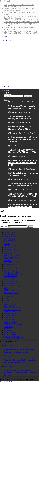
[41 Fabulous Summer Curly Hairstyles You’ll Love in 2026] (18, 146)
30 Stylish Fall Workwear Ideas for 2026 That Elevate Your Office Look (19, 6)
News (6, 298)
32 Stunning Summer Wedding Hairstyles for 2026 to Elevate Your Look (22, 139)
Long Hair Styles (9, 283)
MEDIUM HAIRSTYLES (13, 291)
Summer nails (8, 327)
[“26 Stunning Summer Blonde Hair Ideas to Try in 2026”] (18, 179)
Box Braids (8, 242)
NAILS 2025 (8, 296)
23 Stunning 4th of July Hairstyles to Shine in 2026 (21, 117)
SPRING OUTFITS (11, 323)
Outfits (6, 300)
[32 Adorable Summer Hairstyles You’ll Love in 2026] (21, 169)
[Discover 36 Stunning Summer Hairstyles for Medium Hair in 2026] (19, 156)
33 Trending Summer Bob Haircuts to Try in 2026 (20, 128)
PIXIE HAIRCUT (10, 304)
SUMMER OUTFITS (11, 329)
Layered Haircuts (9, 279)
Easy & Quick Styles (11, 253)
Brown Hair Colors (10, 246)
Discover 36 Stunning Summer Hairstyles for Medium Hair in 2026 (22, 162)
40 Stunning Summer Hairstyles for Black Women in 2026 (23, 205)
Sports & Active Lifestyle (12, 319)
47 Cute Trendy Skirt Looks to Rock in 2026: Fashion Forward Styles (19, 9)
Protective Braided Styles (12, 310)
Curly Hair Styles (10, 251)
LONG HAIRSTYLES (12, 285)
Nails (6, 295)
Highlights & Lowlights (12, 272)
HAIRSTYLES (9, 266)
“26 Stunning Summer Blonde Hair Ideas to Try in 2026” (22, 184)
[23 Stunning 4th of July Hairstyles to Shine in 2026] (19, 112)
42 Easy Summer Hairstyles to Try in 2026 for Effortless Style (22, 195)
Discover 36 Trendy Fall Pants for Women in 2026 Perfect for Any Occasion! (20, 17)
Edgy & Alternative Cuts (12, 255)
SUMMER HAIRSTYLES (13, 325)
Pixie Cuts (7, 302)
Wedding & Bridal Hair (12, 336)
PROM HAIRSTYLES (12, 308)
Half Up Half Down (10, 270)
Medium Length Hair (11, 293)
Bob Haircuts (8, 238)
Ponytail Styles (9, 306)
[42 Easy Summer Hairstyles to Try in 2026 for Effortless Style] (21, 190)
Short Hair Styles (9, 315)
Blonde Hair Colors (10, 236)
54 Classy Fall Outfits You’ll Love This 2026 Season (21, 22)
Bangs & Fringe (9, 234)
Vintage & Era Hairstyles (12, 332)
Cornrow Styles (9, 247)
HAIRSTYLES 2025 (11, 268)
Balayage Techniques (11, 232)
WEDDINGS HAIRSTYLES (14, 338)
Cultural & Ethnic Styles (12, 249)
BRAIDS (7, 244)
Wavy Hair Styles (10, 334)
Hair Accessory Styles (11, 262)
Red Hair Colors (9, 312)
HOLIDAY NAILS (10, 276)
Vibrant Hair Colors (10, 330)
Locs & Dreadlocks (10, 281)
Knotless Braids (9, 278)
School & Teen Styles (11, 313)
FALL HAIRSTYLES (11, 259)
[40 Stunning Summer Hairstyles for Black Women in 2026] (22, 200)
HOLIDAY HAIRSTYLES (13, 274)
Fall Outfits (8, 261)
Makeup (7, 289)
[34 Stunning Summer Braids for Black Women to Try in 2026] (20, 102)
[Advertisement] (19, 62)
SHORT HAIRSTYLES (12, 317)
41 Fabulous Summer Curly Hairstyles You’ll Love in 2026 (22, 151)
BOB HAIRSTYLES (11, 240)
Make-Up (7, 287)
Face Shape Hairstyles (11, 257)
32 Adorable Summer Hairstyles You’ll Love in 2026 (23, 174)
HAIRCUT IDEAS (10, 264)
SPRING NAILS (10, 321)
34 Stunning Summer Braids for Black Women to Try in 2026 (23, 107)
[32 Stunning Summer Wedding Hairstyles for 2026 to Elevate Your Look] (21, 133)
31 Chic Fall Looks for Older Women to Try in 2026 (21, 20)
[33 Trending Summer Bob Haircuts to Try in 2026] (19, 123)
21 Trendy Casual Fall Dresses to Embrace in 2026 (21, 33)
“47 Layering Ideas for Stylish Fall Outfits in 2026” (21, 31)
